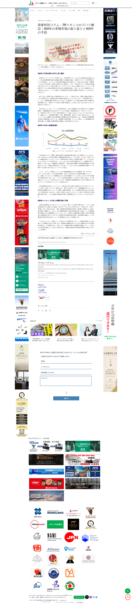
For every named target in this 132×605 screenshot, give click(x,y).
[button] (100, 10)
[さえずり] (96, 597)
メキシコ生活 (71, 10)
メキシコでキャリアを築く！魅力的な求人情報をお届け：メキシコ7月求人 (66, 340)
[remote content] (66, 286)
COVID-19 (39, 10)
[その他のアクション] (93, 21)
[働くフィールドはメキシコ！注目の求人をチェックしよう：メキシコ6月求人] (91, 330)
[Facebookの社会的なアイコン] (91, 597)
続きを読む (85, 10)
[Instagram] (93, 597)
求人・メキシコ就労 (42, 305)
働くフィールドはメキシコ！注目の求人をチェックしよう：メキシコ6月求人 (91, 340)
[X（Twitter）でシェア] (42, 310)
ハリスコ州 (62, 10)
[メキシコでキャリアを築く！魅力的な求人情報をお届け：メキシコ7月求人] (66, 330)
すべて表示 (99, 320)
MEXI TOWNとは (55, 597)
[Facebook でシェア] (38, 310)
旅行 (79, 10)
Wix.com (72, 602)
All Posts (32, 10)
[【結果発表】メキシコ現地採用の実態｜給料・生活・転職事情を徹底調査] (41, 330)
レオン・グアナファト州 (51, 10)
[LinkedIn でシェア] (46, 310)
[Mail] (127, 591)
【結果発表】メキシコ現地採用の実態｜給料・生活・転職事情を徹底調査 (41, 340)
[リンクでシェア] (49, 310)
